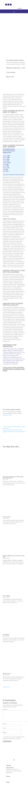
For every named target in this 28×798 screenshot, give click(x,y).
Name (5, 723)
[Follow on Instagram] (8, 4)
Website (5, 732)
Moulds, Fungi (6, 673)
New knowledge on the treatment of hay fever (13, 556)
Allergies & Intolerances (13, 68)
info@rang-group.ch (11, 784)
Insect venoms (7, 517)
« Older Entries (6, 687)
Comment (5, 709)
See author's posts (7, 415)
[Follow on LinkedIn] (11, 4)
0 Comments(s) (10, 72)
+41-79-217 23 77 (10, 778)
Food (23, 68)
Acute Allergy (6, 595)
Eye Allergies (6, 634)
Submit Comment (7, 741)
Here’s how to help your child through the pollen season (13, 477)
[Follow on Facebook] (6, 4)
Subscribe (20, 8)
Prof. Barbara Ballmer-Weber (15, 60)
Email (4, 728)
